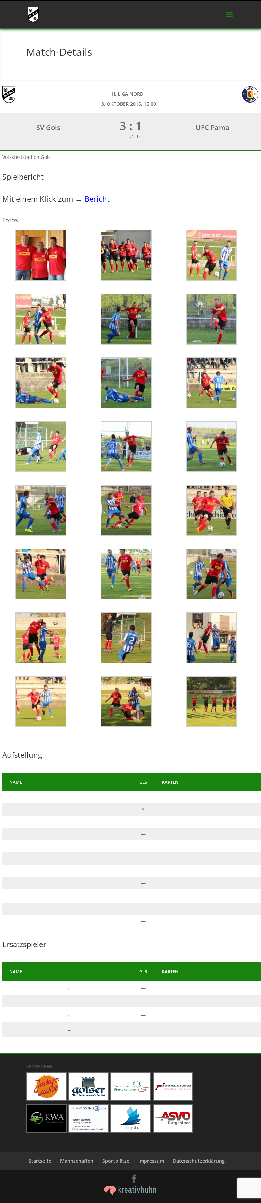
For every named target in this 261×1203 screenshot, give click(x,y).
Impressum (151, 1161)
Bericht (97, 198)
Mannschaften (76, 1161)
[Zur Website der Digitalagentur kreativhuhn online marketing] (130, 1193)
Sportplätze (115, 1161)
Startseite (40, 1161)
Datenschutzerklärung (199, 1161)
